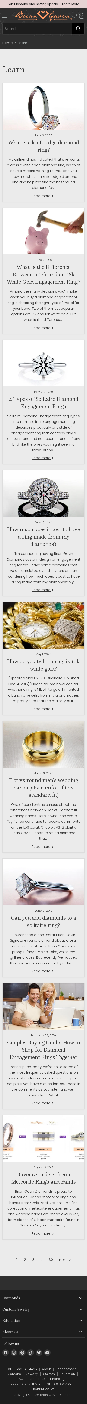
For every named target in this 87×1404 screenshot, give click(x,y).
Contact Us (36, 1379)
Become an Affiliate (25, 1383)
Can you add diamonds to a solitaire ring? (43, 921)
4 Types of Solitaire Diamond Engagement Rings (43, 402)
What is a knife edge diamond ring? (43, 146)
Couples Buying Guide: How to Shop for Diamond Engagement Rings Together (43, 1050)
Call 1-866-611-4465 (21, 1369)
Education (67, 1374)
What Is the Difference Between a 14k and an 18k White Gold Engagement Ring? (43, 274)
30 (51, 1259)
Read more (41, 196)
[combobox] (37, 28)
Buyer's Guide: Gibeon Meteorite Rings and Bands (43, 1178)
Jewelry (32, 1374)
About (46, 1369)
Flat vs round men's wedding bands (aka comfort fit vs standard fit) (43, 787)
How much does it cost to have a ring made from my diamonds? (43, 536)
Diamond (14, 1374)
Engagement (66, 1369)
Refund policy (43, 1388)
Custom (49, 1374)
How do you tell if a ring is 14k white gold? (43, 665)
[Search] (78, 28)
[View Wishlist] (74, 15)
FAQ (20, 1379)
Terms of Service (58, 1383)
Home (7, 43)
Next (63, 1259)
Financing (57, 1379)
